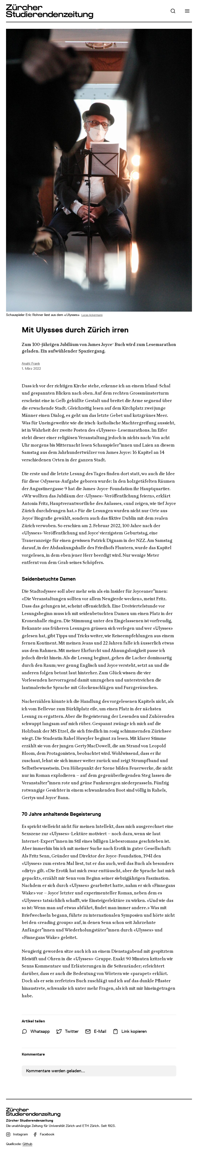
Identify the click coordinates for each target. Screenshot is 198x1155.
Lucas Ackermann (92, 315)
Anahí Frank (31, 363)
